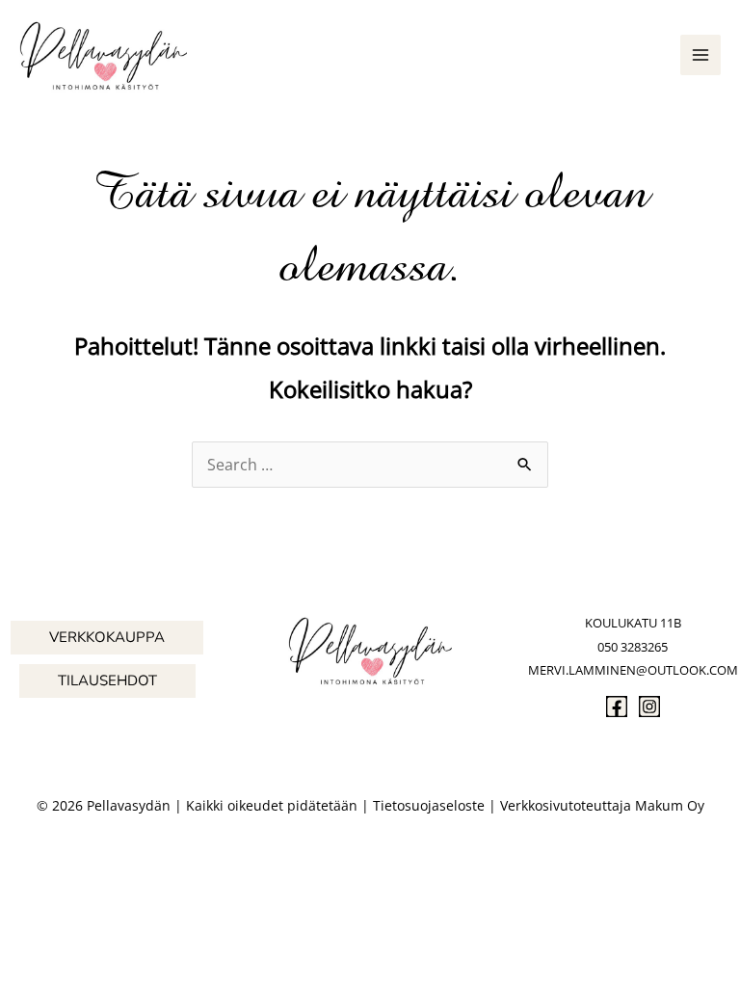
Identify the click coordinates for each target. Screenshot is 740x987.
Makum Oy (669, 805)
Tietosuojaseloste (429, 805)
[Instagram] (649, 706)
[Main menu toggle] (700, 55)
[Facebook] (616, 706)
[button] (107, 637)
